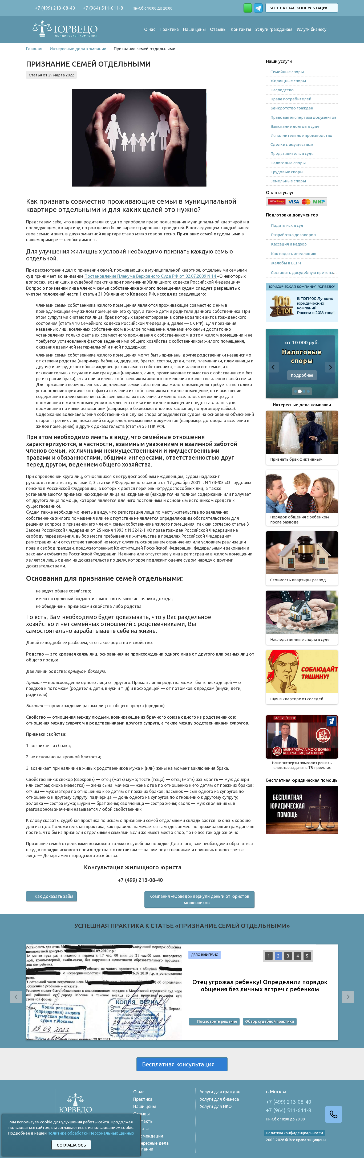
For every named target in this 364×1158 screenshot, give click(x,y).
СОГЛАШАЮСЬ (71, 1145)
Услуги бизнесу (311, 29)
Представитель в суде (292, 153)
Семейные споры (287, 71)
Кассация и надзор (289, 244)
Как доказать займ (54, 896)
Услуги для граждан (220, 1091)
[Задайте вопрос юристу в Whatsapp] (248, 8)
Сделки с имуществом (291, 144)
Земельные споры (288, 181)
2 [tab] (278, 956)
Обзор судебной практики (269, 1023)
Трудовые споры (286, 172)
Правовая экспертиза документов (303, 117)
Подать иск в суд (287, 225)
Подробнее (302, 375)
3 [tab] (288, 956)
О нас (149, 29)
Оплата (141, 1128)
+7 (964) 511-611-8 (102, 7)
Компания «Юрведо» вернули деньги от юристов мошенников (199, 899)
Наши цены (194, 29)
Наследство (282, 90)
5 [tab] (307, 956)
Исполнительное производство (301, 135)
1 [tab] (269, 956)
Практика (169, 29)
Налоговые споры (288, 163)
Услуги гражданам (273, 29)
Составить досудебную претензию (305, 272)
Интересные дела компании (151, 1146)
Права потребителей (290, 99)
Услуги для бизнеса (219, 1099)
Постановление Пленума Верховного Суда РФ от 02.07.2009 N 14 (150, 276)
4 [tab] (297, 956)
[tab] (295, 391)
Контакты (241, 29)
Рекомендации (148, 1136)
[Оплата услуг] (296, 200)
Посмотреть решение (216, 1023)
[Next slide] (330, 367)
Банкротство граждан (291, 108)
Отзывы (218, 29)
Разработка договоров (293, 234)
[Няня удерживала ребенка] (302, 737)
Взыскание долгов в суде (294, 126)
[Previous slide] (273, 367)
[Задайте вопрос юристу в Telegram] (259, 7)
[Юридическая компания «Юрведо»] (65, 29)
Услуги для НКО (216, 1106)
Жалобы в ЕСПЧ (286, 263)
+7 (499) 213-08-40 (54, 7)
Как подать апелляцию (293, 253)
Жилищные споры (288, 81)
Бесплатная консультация (300, 8)
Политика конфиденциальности (294, 1133)
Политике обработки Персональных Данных (90, 1133)
